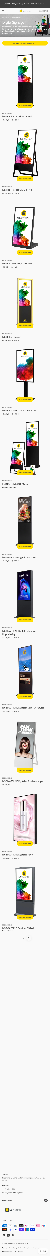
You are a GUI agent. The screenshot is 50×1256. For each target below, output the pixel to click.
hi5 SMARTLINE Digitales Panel (17, 854)
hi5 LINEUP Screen (11, 336)
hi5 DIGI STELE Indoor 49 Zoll (17, 116)
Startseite (5, 18)
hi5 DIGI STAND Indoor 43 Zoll (17, 190)
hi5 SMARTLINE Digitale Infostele (19, 557)
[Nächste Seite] (28, 938)
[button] (3, 11)
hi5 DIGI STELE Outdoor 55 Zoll (18, 928)
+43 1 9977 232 (8, 1189)
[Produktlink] (25, 81)
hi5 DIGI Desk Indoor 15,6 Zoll (17, 263)
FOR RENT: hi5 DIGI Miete (15, 483)
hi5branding (7, 113)
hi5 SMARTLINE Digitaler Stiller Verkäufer (23, 707)
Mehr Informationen (37, 4)
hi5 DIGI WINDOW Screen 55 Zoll (19, 410)
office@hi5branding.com (12, 1192)
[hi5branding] (25, 11)
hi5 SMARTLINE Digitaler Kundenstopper (23, 781)
